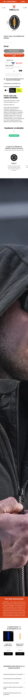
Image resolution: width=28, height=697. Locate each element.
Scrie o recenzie (14, 135)
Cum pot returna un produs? (11, 683)
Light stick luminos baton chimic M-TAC (8, 645)
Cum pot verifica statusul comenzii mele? (13, 687)
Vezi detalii (8, 653)
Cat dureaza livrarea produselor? (12, 678)
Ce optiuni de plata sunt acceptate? (13, 674)
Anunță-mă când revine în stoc (14, 55)
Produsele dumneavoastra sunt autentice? (12, 693)
